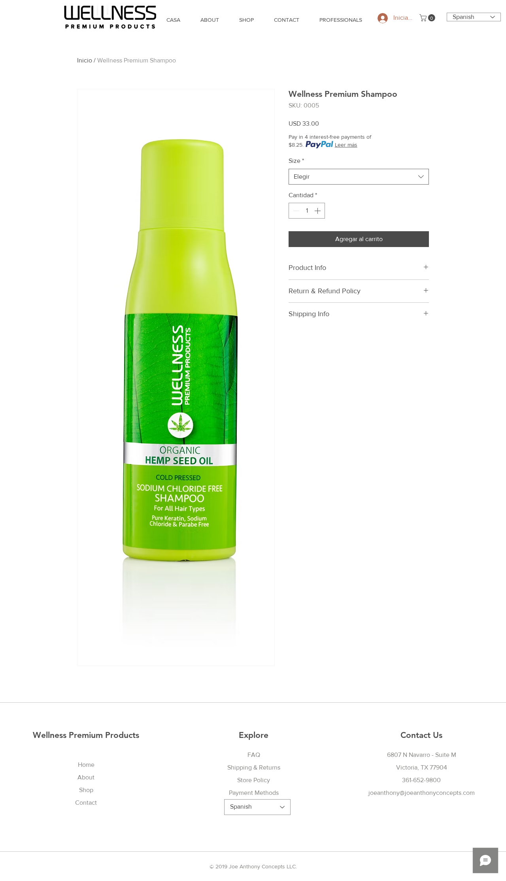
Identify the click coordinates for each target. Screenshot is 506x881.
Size (296, 160)
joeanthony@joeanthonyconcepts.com (421, 792)
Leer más (346, 144)
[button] (428, 17)
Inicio (84, 60)
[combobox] (359, 177)
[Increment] (318, 210)
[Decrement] (295, 210)
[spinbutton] (307, 210)
